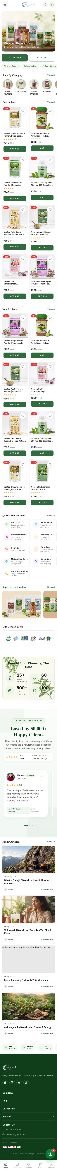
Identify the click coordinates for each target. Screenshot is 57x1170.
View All (51, 75)
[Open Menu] (5, 5)
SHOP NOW (15, 57)
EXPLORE (42, 57)
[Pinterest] (26, 1082)
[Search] (45, 5)
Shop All (51, 587)
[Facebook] (5, 1082)
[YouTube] (19, 1082)
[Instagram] (12, 1082)
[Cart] (52, 5)
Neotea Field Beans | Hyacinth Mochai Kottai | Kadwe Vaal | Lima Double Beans (14, 236)
